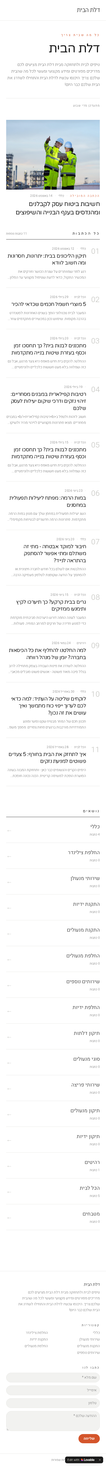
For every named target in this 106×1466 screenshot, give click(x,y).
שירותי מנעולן (89, 1339)
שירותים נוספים (88, 1352)
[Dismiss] (100, 1460)
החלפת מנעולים (36, 1346)
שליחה (89, 1438)
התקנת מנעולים (88, 1346)
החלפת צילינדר (37, 1332)
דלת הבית (88, 10)
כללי (96, 1332)
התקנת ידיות (39, 1339)
